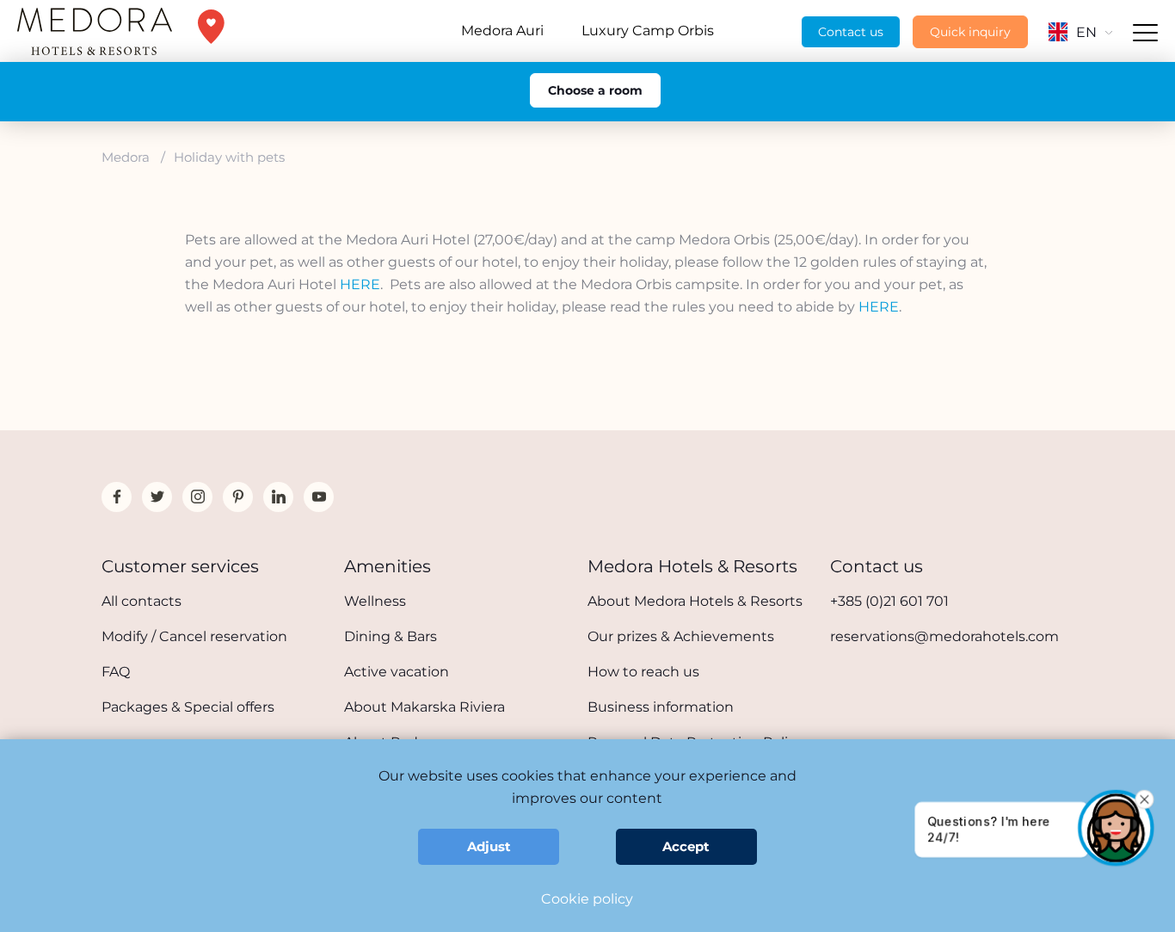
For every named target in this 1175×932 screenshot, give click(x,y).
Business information (661, 707)
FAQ (116, 672)
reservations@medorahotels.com (944, 636)
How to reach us (643, 672)
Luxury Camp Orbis (647, 30)
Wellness (375, 601)
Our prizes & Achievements (681, 636)
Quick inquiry (970, 32)
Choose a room (595, 90)
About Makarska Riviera (424, 707)
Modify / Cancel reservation (194, 636)
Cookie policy (587, 899)
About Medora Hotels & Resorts (695, 601)
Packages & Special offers (188, 707)
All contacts (141, 601)
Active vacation (396, 672)
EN (1086, 32)
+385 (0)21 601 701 (889, 601)
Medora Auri (502, 30)
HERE (360, 284)
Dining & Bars (390, 636)
